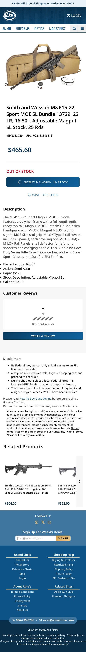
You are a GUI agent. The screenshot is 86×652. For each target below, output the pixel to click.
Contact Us (22, 560)
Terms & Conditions (22, 591)
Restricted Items (63, 564)
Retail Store (22, 564)
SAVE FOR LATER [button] (45, 195)
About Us (22, 610)
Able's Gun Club (63, 591)
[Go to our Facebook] (36, 522)
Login (22, 578)
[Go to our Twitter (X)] (43, 522)
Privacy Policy (22, 596)
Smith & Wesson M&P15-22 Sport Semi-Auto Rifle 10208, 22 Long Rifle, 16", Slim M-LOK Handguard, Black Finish (28, 489)
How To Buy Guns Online (35, 398)
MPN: (10, 135)
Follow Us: (43, 516)
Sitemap (22, 605)
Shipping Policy (64, 569)
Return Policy (64, 574)
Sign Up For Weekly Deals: (43, 532)
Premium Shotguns (63, 596)
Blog (22, 574)
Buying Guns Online (64, 560)
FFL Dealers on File (64, 578)
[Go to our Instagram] (49, 522)
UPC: (29, 135)
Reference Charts (22, 569)
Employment (22, 601)
